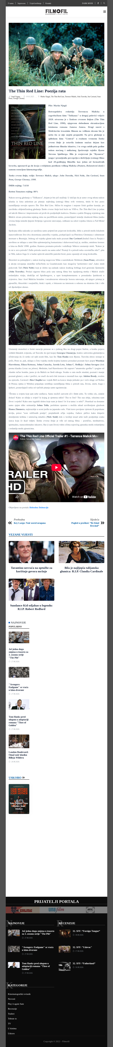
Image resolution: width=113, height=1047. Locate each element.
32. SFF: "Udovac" (82, 947)
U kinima (12, 1028)
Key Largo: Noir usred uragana (30, 523)
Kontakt (48, 3)
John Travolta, (82, 97)
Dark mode (87, 3)
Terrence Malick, (71, 97)
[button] (104, 12)
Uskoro (15, 777)
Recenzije (67, 923)
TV (9, 1023)
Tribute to (12, 1018)
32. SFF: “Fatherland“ (84, 963)
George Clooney (19, 98)
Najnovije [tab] (18, 622)
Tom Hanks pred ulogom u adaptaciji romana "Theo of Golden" (36, 966)
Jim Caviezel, (92, 97)
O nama (10, 3)
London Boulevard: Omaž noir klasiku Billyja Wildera (18, 755)
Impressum (21, 3)
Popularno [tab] (15, 627)
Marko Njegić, (45, 97)
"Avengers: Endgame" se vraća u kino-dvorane (18, 687)
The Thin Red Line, (58, 97)
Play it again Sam (16, 1004)
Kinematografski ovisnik (19, 994)
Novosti (11, 999)
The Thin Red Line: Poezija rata (37, 91)
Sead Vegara (15, 97)
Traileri (11, 1014)
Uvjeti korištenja (35, 3)
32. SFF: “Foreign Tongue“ (86, 931)
